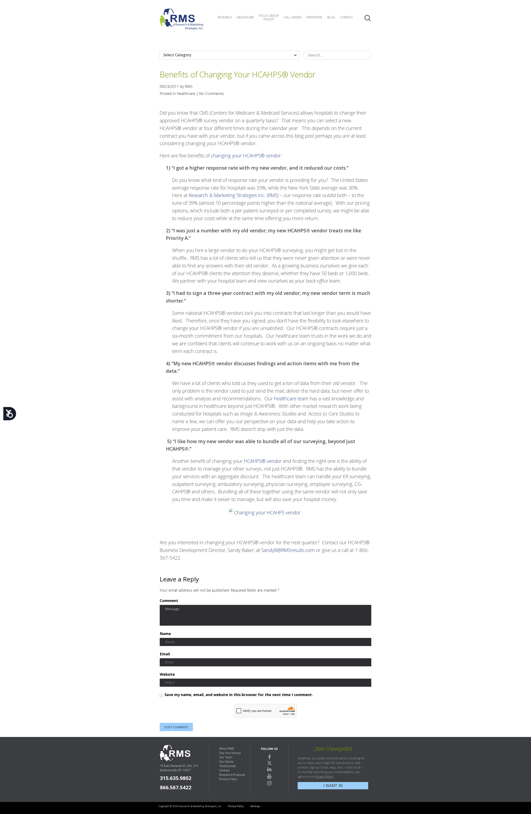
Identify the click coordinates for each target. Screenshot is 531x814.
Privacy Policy (228, 779)
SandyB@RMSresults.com (288, 550)
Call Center (292, 17)
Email (165, 654)
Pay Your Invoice (230, 753)
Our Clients (226, 761)
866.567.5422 (175, 787)
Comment (169, 600)
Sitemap (255, 806)
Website (167, 674)
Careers (224, 770)
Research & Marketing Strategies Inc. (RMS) (234, 195)
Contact (346, 17)
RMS (181, 22)
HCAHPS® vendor (263, 461)
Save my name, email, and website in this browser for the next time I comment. (238, 695)
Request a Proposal (232, 774)
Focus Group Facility (269, 17)
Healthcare (245, 17)
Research (225, 17)
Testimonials (227, 766)
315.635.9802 (175, 778)
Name (165, 633)
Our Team (225, 757)
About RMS (226, 748)
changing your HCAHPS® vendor (246, 155)
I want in (332, 785)
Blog (331, 17)
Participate (314, 17)
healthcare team (291, 398)
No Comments (211, 93)
